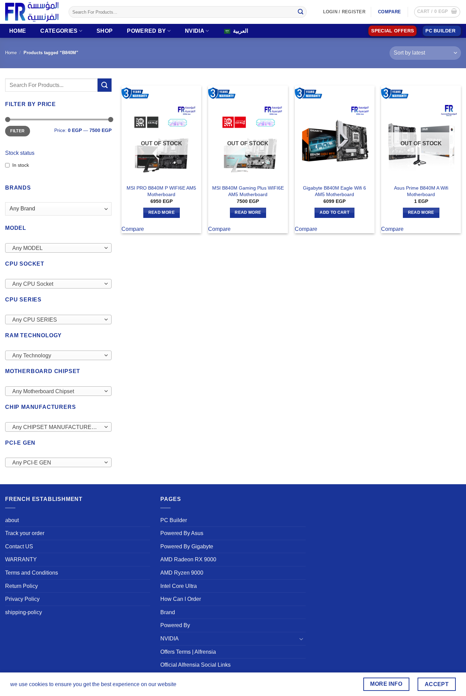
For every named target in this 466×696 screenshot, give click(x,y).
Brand (167, 612)
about (12, 520)
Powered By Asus (181, 533)
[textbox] (57, 248)
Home (17, 31)
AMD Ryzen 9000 (181, 573)
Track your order (24, 533)
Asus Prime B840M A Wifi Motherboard (421, 191)
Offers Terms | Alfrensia (188, 652)
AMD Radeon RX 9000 (188, 559)
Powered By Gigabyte (186, 546)
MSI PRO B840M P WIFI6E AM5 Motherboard (161, 191)
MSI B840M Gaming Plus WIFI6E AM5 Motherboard (248, 191)
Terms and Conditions (31, 573)
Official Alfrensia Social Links (195, 665)
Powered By (146, 31)
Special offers (392, 30)
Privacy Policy (22, 599)
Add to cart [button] (334, 212)
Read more (161, 212)
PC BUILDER (440, 30)
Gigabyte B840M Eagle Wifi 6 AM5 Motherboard (334, 191)
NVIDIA (194, 31)
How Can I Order (180, 599)
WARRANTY (21, 559)
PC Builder (173, 520)
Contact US (19, 546)
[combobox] (58, 248)
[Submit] (300, 12)
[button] (437, 11)
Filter (17, 131)
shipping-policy (23, 612)
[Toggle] (301, 639)
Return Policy (21, 586)
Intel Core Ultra (178, 586)
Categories (58, 31)
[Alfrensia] (31, 12)
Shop (105, 31)
